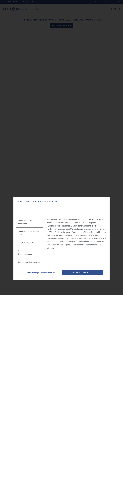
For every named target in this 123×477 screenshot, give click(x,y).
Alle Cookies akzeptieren (82, 273)
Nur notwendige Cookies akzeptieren (41, 273)
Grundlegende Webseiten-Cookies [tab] (28, 233)
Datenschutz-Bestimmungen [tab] (29, 262)
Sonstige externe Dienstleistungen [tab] (25, 252)
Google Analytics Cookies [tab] (28, 243)
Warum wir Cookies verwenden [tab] (25, 221)
